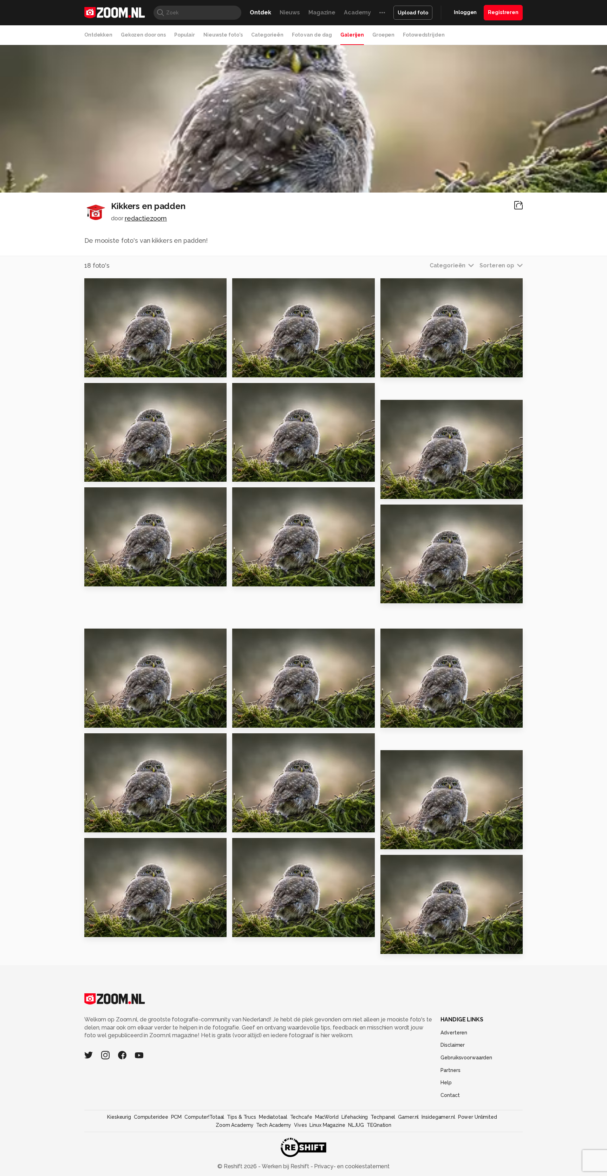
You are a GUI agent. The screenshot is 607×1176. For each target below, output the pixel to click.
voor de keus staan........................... (127, 368)
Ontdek (260, 12)
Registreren (503, 12)
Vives (300, 1125)
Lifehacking (354, 1117)
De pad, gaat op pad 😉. (124, 578)
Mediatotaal (273, 1117)
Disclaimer (452, 1045)
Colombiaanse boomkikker (423, 841)
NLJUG (356, 1125)
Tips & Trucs (241, 1117)
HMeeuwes (410, 408)
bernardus (256, 391)
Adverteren (453, 1032)
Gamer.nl (408, 1117)
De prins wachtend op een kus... (127, 473)
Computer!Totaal (204, 1117)
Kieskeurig (119, 1117)
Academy (357, 12)
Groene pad (105, 929)
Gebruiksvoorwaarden (466, 1057)
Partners (450, 1070)
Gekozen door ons (143, 35)
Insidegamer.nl (438, 1117)
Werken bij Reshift (286, 1166)
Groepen (383, 35)
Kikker (244, 578)
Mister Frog (400, 945)
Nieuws (290, 12)
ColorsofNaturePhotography (134, 742)
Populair (184, 35)
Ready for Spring (409, 490)
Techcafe (301, 1117)
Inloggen (465, 12)
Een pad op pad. (260, 824)
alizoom (110, 286)
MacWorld (327, 1117)
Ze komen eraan (408, 719)
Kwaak (393, 368)
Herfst (245, 929)
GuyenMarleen (414, 286)
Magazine (321, 12)
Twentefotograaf (121, 637)
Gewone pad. (255, 719)
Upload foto (413, 12)
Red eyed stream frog (269, 368)
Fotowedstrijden (423, 35)
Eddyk (108, 391)
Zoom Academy (235, 1125)
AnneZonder (263, 742)
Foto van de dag (312, 35)
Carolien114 (411, 758)
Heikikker (101, 719)
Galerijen (352, 35)
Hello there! (402, 595)
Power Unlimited (477, 1117)
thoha (250, 846)
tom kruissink (412, 512)
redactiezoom (146, 218)
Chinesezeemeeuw (123, 846)
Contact (449, 1095)
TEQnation (379, 1125)
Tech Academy (273, 1125)
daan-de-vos (412, 637)
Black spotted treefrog (123, 824)
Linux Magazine (327, 1125)
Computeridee (151, 1117)
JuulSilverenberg (268, 286)
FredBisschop (264, 496)
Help (446, 1082)
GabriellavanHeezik (123, 496)
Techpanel (383, 1117)
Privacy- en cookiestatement (351, 1166)
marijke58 (408, 863)
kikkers (246, 473)
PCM (176, 1117)
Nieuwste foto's (223, 35)
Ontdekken (98, 35)
